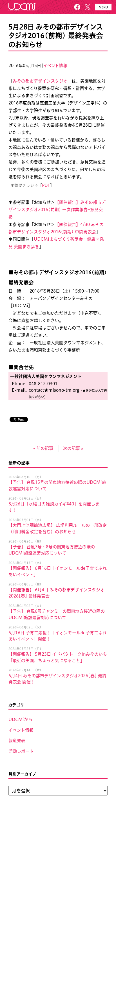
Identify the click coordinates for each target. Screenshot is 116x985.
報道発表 (16, 740)
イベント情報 (55, 65)
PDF (46, 185)
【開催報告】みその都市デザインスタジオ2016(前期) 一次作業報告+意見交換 (57, 209)
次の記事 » (73, 448)
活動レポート (21, 751)
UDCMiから (20, 719)
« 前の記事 (43, 448)
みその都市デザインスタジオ (40, 81)
